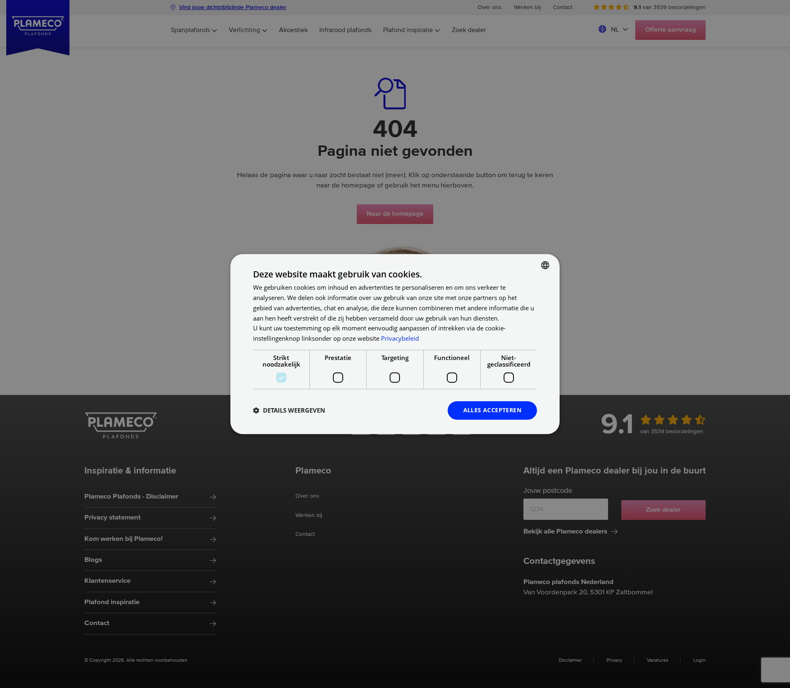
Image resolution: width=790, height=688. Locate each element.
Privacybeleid (400, 338)
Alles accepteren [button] (492, 410)
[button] (289, 410)
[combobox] (545, 265)
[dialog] (395, 344)
